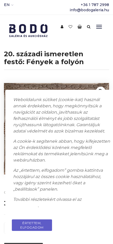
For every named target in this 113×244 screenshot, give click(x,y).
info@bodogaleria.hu (89, 10)
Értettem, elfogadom (32, 225)
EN (7, 4)
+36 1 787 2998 (95, 4)
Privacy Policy (90, 223)
